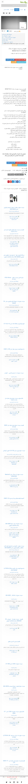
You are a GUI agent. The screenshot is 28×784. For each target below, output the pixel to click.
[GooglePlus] (18, 782)
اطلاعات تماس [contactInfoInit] (6, 9)
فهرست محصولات (7, 36)
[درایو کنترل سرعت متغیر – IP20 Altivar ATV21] (14, 265)
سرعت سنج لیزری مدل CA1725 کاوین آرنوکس (14, 451)
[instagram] (3, 13)
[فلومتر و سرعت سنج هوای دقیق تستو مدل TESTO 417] (14, 218)
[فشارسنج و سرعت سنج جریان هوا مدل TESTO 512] (14, 387)
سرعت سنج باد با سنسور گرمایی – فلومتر (14, 373)
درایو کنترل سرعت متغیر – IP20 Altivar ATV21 (14, 278)
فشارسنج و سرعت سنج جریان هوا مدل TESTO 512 (14, 399)
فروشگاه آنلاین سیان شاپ (7, 34)
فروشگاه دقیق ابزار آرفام (14, 353)
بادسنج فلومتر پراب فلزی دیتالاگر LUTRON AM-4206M (14, 569)
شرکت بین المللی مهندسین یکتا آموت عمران (14, 454)
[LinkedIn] (10, 782)
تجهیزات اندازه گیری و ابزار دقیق (9, 37)
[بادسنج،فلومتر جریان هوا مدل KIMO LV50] (14, 337)
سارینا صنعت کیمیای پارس (14, 233)
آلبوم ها (12, 9)
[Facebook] (21, 782)
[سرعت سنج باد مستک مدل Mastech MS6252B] (14, 463)
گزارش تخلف (16, 31)
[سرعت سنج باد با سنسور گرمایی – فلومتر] (14, 360)
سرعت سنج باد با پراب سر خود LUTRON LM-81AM (14, 736)
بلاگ (3, 777)
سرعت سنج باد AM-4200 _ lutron (14, 595)
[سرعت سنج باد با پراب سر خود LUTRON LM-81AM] (14, 724)
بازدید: (24, 168)
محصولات (17, 9)
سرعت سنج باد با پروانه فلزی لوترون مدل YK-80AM (14, 302)
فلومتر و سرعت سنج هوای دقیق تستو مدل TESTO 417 (14, 231)
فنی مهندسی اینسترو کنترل (14, 645)
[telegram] (6, 13)
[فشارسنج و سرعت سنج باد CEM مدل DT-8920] (14, 699)
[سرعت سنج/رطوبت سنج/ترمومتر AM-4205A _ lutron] (14, 674)
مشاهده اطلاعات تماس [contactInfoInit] (19, 60)
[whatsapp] (9, 13)
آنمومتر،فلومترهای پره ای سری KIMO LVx (14, 498)
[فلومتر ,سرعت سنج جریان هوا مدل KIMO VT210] (14, 413)
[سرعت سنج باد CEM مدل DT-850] (14, 651)
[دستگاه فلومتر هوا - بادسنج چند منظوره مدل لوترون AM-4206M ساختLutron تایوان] (14, 244)
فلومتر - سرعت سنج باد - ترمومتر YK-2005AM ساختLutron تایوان (14, 620)
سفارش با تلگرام (9, 60)
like (2, 31)
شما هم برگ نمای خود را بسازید (18, 5)
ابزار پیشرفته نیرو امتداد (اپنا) (14, 211)
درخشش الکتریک (14, 376)
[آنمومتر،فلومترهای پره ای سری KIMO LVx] (14, 486)
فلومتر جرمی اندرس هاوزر (14, 641)
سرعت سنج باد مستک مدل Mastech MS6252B (14, 475)
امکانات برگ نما (22, 777)
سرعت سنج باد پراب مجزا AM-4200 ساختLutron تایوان (14, 524)
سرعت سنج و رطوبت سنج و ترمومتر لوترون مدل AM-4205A (14, 208)
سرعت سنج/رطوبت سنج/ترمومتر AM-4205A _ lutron (14, 687)
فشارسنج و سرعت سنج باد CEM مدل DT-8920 (14, 712)
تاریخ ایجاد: (23, 170)
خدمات (21, 9)
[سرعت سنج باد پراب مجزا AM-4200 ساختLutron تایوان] (14, 512)
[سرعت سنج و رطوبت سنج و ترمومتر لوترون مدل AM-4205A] (14, 198)
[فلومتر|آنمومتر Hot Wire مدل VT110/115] (14, 311)
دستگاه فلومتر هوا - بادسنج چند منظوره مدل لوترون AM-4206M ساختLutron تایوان (14, 256)
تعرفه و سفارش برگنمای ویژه (12, 777)
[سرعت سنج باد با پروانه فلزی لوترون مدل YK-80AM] (14, 290)
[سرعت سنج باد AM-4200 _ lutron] (14, 583)
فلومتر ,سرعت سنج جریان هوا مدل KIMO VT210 (14, 426)
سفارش (13, 62)
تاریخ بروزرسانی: (8, 170)
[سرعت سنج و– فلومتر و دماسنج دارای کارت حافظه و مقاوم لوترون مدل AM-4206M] (14, 535)
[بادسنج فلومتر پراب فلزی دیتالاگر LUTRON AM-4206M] (14, 557)
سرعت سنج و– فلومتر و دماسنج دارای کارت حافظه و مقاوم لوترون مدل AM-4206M (14, 547)
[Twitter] (7, 782)
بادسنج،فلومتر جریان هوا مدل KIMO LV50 (14, 349)
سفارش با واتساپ (20, 62)
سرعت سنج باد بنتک (19, 174)
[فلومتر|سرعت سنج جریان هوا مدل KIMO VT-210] (14, 749)
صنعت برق (6, 40)
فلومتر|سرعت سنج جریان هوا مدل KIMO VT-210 (14, 762)
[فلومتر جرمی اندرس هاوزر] (14, 629)
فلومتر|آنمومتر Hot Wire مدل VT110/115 (14, 324)
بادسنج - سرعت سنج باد (8, 42)
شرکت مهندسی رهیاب (14, 259)
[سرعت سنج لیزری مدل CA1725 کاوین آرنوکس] (14, 438)
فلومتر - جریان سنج (7, 39)
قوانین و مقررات (13, 779)
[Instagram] (14, 782)
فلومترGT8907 (11, 174)
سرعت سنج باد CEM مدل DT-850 (14, 664)
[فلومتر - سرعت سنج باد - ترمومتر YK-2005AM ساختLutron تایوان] (14, 607)
